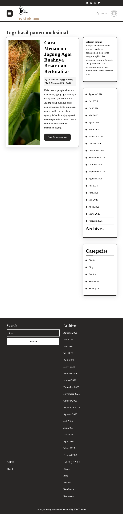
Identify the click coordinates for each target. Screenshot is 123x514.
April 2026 (94, 122)
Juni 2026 (93, 108)
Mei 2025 (93, 199)
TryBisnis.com (28, 19)
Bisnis (92, 260)
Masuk (10, 469)
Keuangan (94, 288)
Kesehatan (94, 281)
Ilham (69, 79)
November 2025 (97, 157)
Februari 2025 (96, 221)
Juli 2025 (93, 185)
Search (103, 13)
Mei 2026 (93, 115)
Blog (91, 267)
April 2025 (94, 206)
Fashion (92, 274)
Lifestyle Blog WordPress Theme (53, 509)
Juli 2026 (93, 101)
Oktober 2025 (95, 164)
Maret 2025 (94, 214)
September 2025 (97, 171)
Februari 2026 (96, 136)
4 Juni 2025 (55, 79)
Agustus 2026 (95, 94)
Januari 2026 (95, 143)
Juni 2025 (93, 192)
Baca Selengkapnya (59, 138)
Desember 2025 (96, 150)
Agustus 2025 (95, 178)
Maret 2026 (94, 129)
